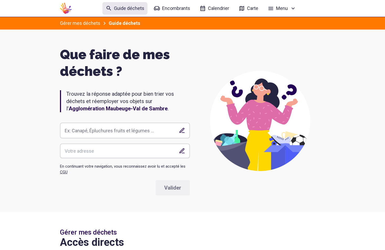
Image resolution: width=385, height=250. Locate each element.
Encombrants (176, 8)
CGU (64, 172)
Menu (282, 8)
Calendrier (218, 8)
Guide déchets (129, 8)
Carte (252, 8)
